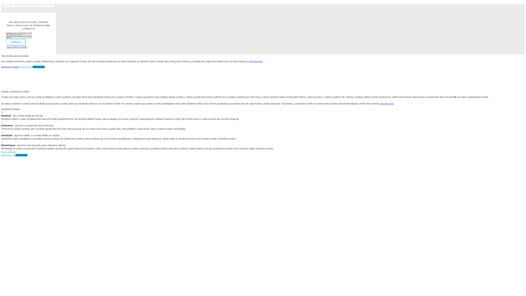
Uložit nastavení (8, 152)
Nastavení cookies (9, 67)
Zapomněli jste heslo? (17, 47)
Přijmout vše (39, 67)
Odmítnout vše (25, 67)
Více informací (256, 61)
